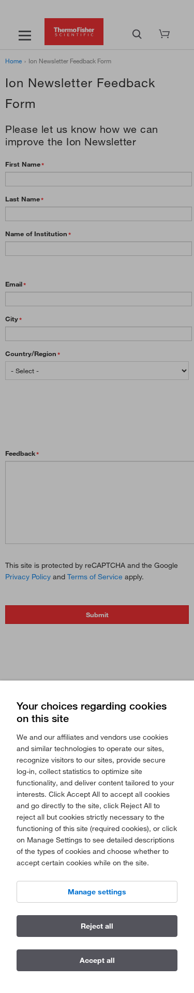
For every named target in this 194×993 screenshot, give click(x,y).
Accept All (97, 960)
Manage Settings (97, 891)
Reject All (97, 926)
